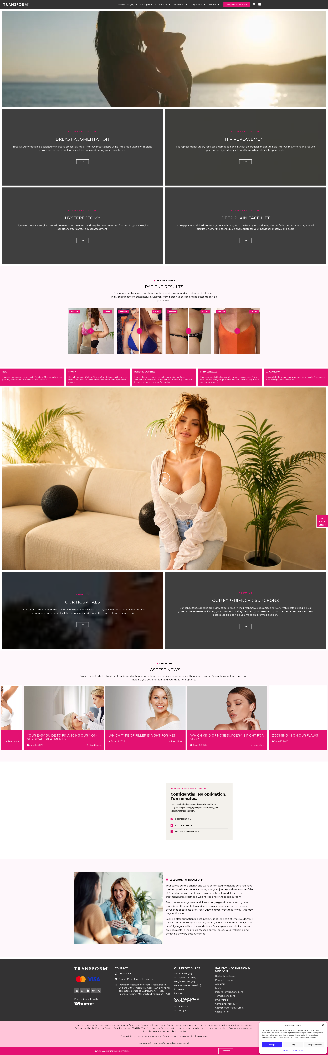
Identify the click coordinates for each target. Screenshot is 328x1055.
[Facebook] (87, 990)
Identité (212, 4)
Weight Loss (196, 4)
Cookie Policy (286, 1050)
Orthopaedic (146, 4)
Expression (179, 4)
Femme (163, 4)
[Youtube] (93, 990)
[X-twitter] (98, 990)
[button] (323, 1025)
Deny (293, 1044)
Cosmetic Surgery (125, 4)
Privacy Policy (298, 1050)
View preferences (314, 1044)
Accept (272, 1044)
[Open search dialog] (254, 4)
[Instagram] (82, 990)
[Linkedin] (76, 990)
